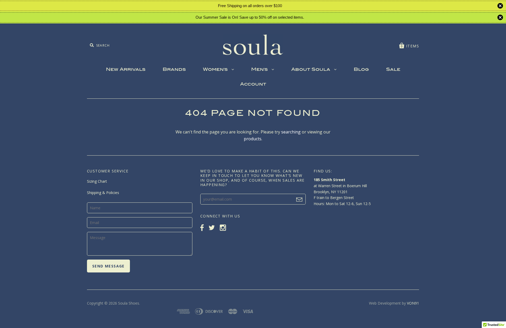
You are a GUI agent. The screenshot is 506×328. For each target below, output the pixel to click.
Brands (174, 70)
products (252, 139)
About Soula (311, 70)
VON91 (413, 303)
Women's (216, 70)
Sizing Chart (97, 181)
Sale (393, 70)
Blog (361, 70)
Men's (260, 70)
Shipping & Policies (103, 192)
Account (253, 84)
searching (291, 132)
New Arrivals (125, 70)
